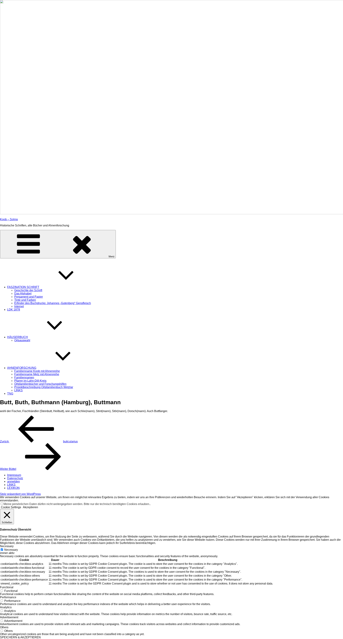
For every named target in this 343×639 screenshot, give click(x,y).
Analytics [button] (6, 607)
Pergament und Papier (28, 296)
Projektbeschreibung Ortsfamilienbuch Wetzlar (43, 387)
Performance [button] (8, 597)
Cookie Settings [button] (11, 507)
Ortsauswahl (22, 340)
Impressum (14, 475)
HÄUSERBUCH (17, 337)
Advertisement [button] (9, 617)
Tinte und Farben (25, 299)
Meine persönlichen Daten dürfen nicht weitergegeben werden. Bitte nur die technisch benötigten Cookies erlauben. (77, 504)
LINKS (18, 390)
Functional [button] (6, 587)
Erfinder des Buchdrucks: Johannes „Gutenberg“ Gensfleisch (52, 303)
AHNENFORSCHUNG (21, 367)
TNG (10, 393)
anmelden (13, 481)
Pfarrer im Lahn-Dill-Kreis (30, 380)
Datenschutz (15, 478)
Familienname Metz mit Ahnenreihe (36, 374)
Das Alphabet (22, 293)
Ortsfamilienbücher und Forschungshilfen (40, 383)
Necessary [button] (7, 546)
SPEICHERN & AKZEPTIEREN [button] (20, 637)
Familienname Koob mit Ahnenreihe (37, 371)
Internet (19, 306)
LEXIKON (13, 487)
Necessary (11, 549)
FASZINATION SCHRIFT (23, 287)
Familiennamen (24, 377)
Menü (111, 256)
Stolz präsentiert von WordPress (20, 494)
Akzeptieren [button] (30, 507)
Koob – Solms (9, 219)
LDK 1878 (13, 309)
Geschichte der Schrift (28, 290)
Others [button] (4, 627)
